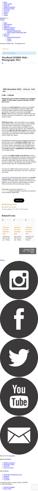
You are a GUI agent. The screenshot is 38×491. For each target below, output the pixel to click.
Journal (6, 13)
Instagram (6, 476)
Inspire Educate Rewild (13, 37)
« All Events (5, 49)
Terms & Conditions (9, 487)
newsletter (11, 455)
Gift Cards (6, 10)
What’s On (7, 26)
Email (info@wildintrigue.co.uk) (13, 474)
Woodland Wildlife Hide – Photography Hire (28, 251)
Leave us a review (9, 467)
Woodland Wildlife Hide (14, 31)
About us (6, 12)
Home (5, 2)
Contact (6, 15)
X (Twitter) (7, 479)
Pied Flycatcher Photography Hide (16, 32)
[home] (2, 19)
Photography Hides (9, 8)
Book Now (19, 200)
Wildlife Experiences (9, 7)
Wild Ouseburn (8, 4)
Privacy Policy (8, 488)
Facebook (6, 478)
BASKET (3, 18)
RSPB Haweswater (9, 204)
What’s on (6, 5)
